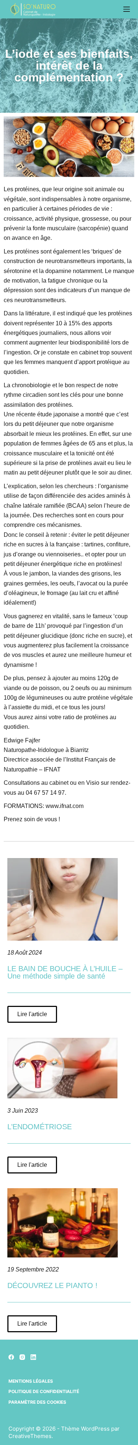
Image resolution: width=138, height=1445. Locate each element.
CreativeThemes (30, 1435)
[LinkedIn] (33, 1357)
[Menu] (126, 9)
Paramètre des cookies (37, 1402)
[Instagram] (22, 1357)
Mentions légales (30, 1381)
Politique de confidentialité (43, 1391)
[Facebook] (11, 1357)
